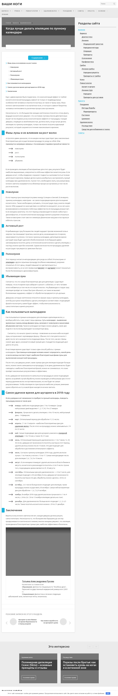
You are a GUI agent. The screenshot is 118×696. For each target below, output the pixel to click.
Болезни (101, 11)
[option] (24, 622)
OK (108, 693)
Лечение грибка (88, 69)
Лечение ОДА (87, 90)
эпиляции (10, 262)
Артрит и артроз (88, 87)
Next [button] (69, 623)
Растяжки (86, 115)
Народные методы (91, 48)
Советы (81, 11)
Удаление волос (50, 11)
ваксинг (41, 268)
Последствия (87, 126)
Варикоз (5, 11)
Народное (87, 94)
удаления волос (22, 426)
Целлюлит (86, 119)
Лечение (5, 14)
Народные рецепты (91, 72)
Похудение (67, 11)
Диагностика (87, 37)
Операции (87, 51)
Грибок (17, 11)
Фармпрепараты (90, 112)
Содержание (37, 58)
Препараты (87, 55)
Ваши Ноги (12, 4)
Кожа (82, 80)
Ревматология (32, 11)
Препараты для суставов (93, 97)
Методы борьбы (88, 108)
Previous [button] (7, 623)
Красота (91, 11)
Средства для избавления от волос (96, 129)
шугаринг (52, 268)
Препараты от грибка (91, 76)
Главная (8, 23)
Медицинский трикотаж (93, 44)
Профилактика (88, 62)
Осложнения (87, 58)
